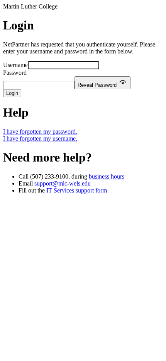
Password (15, 72)
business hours (106, 176)
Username (15, 65)
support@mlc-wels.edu (62, 183)
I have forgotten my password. (40, 131)
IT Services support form (76, 190)
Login (12, 93)
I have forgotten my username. (40, 138)
